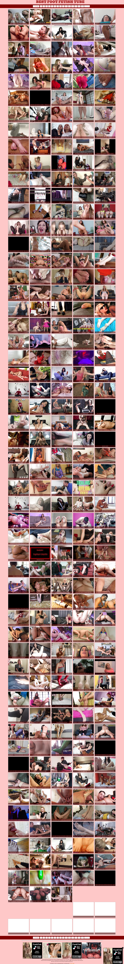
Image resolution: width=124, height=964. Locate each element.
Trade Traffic (72, 963)
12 (72, 6)
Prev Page (36, 6)
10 (66, 6)
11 (69, 6)
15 (82, 6)
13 (75, 6)
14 (79, 6)
